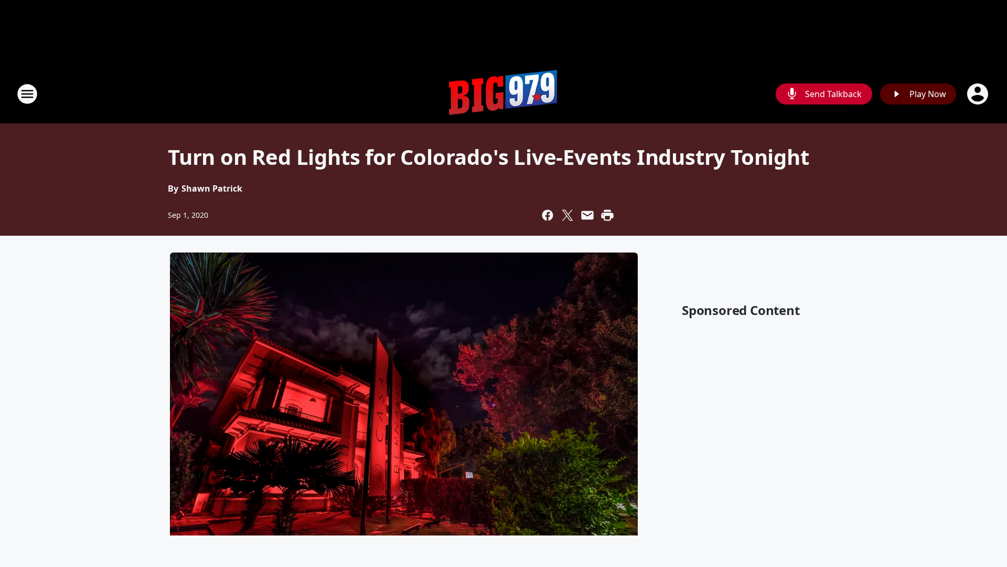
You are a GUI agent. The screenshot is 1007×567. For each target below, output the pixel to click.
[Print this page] (607, 215)
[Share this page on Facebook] (547, 215)
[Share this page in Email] (587, 215)
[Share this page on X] (567, 215)
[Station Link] (503, 93)
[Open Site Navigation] (27, 93)
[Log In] (978, 93)
